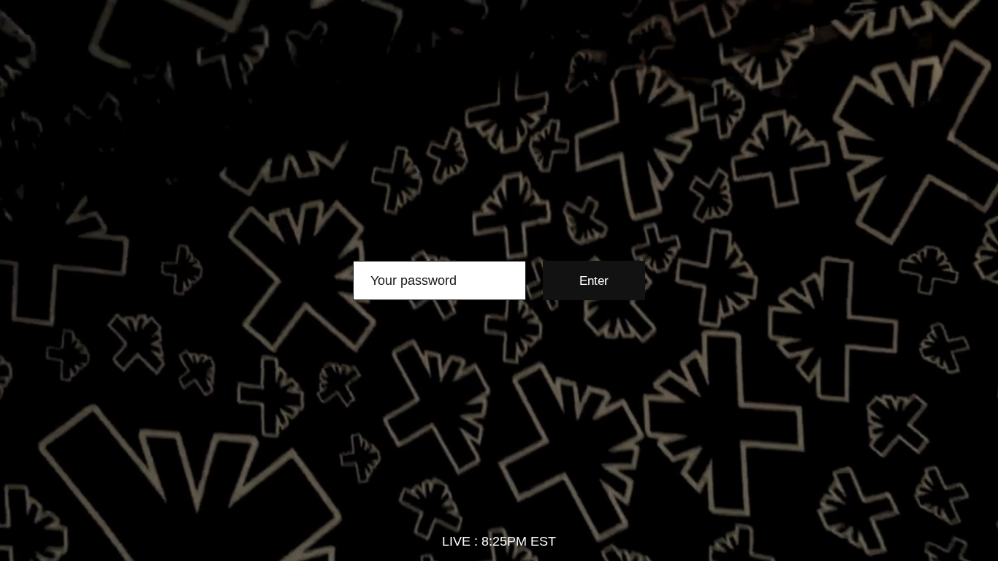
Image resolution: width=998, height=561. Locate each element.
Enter (594, 280)
